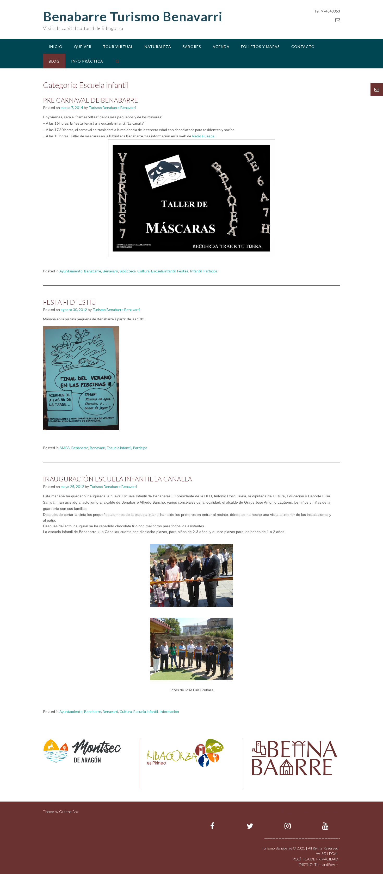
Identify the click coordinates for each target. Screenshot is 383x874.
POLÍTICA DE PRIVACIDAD (315, 859)
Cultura (143, 271)
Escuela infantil (163, 271)
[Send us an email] (337, 20)
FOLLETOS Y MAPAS (260, 46)
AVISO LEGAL (327, 853)
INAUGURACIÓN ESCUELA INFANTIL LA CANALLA (117, 479)
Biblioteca (128, 271)
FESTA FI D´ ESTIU (69, 302)
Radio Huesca (203, 136)
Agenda (221, 46)
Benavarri (110, 271)
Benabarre (92, 271)
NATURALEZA (158, 46)
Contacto (303, 46)
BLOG (54, 61)
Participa (210, 271)
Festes (182, 271)
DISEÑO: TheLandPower (318, 864)
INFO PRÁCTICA (87, 61)
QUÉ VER (82, 46)
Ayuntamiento (71, 271)
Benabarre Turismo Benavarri (133, 16)
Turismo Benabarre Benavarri (112, 107)
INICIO (56, 46)
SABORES (192, 46)
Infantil (196, 271)
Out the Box (68, 811)
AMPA (64, 447)
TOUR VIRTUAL (118, 46)
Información (169, 711)
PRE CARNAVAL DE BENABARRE (90, 100)
